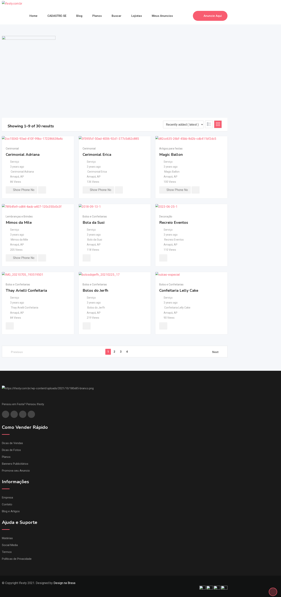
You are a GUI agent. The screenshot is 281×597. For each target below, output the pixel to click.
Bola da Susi (94, 222)
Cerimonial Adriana (23, 154)
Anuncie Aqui (213, 16)
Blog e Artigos (11, 511)
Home (33, 16)
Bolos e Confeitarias (95, 216)
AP (22, 176)
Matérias (7, 538)
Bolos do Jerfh (95, 290)
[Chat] (181, 16)
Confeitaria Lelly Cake (178, 290)
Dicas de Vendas (12, 443)
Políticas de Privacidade (17, 559)
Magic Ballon (171, 154)
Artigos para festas (171, 148)
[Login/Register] (188, 16)
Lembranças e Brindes (19, 216)
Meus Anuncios (162, 16)
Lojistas (136, 16)
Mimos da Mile (19, 222)
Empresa (7, 497)
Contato (7, 504)
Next (215, 352)
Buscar (116, 16)
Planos (97, 16)
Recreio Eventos (173, 222)
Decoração (165, 216)
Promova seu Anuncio (16, 470)
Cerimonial (12, 148)
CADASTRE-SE (56, 16)
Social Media (10, 545)
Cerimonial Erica (97, 154)
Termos (7, 552)
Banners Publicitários (15, 463)
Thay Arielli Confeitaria (26, 290)
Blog (79, 16)
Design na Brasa (64, 583)
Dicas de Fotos (11, 450)
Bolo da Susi (94, 239)
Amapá (14, 176)
